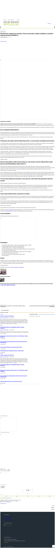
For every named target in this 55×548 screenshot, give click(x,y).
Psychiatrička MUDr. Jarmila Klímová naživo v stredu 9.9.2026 (12, 350)
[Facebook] (50, 19)
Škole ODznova (8, 501)
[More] (25, 39)
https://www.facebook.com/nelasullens (17, 267)
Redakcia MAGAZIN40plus (5, 310)
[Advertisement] (24, 292)
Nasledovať (52, 507)
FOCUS (1, 325)
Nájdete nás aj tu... (3, 503)
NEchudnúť (11, 209)
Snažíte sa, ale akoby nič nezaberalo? (7, 315)
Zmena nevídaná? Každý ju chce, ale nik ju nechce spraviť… (11, 347)
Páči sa (53, 505)
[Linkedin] (51, 19)
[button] (51, 27)
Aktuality (1, 314)
